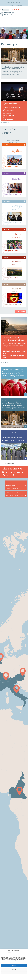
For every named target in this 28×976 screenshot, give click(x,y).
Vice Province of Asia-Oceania (15, 495)
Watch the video (6, 122)
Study (5, 117)
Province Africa (11, 482)
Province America (11, 485)
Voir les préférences (14, 972)
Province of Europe (18, 5)
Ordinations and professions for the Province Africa (13, 68)
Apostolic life (8, 119)
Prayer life (7, 113)
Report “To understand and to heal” (13, 356)
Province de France (9, 5)
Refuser (14, 969)
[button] (26, 951)
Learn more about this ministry (11, 166)
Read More (23, 77)
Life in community (9, 115)
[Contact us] (18, 9)
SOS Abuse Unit (8, 350)
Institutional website (18, 0)
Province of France (12, 492)
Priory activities (21, 311)
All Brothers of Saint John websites (14, 2)
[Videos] (14, 9)
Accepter (14, 965)
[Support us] (16, 9)
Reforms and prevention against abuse (14, 352)
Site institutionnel (9, 0)
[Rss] (12, 9)
